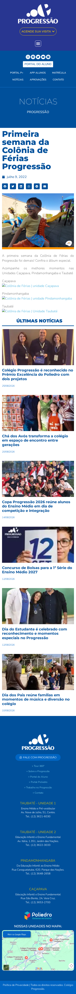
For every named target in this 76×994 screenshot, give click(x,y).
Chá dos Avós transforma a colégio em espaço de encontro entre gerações (35, 440)
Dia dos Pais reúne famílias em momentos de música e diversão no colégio (36, 699)
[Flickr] (48, 57)
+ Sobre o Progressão (38, 771)
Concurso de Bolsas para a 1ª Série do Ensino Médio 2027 (37, 570)
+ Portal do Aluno (38, 776)
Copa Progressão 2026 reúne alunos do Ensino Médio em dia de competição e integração (36, 506)
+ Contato (38, 792)
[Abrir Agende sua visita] (53, 31)
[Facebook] (33, 57)
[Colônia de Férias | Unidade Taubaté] (30, 311)
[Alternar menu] (38, 44)
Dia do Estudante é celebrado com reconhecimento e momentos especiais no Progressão (34, 633)
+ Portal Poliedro (38, 782)
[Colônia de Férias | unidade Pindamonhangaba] (37, 298)
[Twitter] (38, 57)
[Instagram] (28, 57)
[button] (5, 186)
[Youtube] (43, 57)
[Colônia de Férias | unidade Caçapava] (30, 286)
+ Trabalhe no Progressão (38, 787)
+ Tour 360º (38, 766)
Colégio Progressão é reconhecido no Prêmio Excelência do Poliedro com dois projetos (37, 374)
